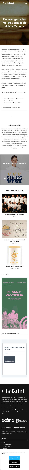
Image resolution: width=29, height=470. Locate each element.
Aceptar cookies (14, 458)
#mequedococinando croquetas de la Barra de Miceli (14, 240)
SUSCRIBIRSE (9, 361)
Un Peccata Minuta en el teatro (14, 214)
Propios (4, 442)
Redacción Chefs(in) (7, 107)
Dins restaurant (8, 98)
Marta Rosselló (10, 65)
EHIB (13, 98)
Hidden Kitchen (8, 444)
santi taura (19, 102)
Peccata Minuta (8, 446)
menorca (22, 98)
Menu (26, 3)
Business (5, 448)
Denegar (14, 462)
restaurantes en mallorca (10, 102)
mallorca (17, 98)
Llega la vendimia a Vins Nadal (14, 266)
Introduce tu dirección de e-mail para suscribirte (14, 348)
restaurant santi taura (9, 100)
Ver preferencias (14, 466)
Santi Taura (18, 65)
